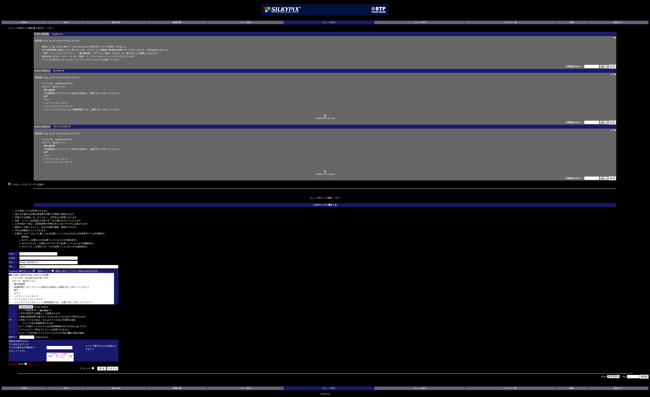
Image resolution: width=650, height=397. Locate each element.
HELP (66, 22)
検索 (571, 22)
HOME (24, 22)
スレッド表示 (328, 22)
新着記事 (177, 22)
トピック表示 (419, 22)
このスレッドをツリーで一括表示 (27, 184)
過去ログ (617, 22)
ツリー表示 (245, 22)
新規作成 (116, 22)
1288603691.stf (322, 118)
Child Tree (325, 394)
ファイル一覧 (510, 22)
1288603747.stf (323, 174)
